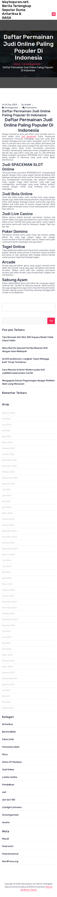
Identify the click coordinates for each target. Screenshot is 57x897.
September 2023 (10, 619)
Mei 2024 (6, 572)
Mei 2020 (6, 702)
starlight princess (12, 807)
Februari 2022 (8, 672)
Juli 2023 (6, 631)
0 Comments (31, 108)
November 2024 (9, 537)
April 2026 (6, 436)
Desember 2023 (9, 602)
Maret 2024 (7, 584)
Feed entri (7, 846)
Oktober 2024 (8, 543)
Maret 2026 (7, 442)
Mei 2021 (6, 696)
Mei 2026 (6, 430)
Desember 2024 (9, 531)
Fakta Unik (8, 739)
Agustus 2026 (8, 413)
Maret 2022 (7, 667)
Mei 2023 (6, 643)
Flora (5, 754)
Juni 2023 (6, 637)
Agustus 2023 (8, 625)
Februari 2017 (8, 708)
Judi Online (8, 769)
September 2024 (10, 549)
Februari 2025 (8, 519)
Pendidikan (8, 784)
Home (16, 64)
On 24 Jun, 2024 (9, 104)
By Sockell (26, 104)
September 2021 (9, 678)
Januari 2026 (8, 454)
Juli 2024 (6, 560)
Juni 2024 (6, 566)
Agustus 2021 (8, 684)
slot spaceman (29, 136)
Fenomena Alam (11, 747)
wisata (6, 822)
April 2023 (6, 649)
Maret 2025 (7, 513)
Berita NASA (9, 732)
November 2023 (9, 608)
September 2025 (10, 478)
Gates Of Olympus (12, 762)
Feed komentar (10, 854)
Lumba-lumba (9, 777)
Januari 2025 (8, 525)
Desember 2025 (9, 460)
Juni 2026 (6, 425)
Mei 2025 (6, 501)
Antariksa (7, 724)
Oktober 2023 (8, 613)
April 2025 (6, 507)
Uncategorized (31, 64)
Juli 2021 (6, 690)
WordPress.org (10, 861)
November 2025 (9, 466)
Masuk (5, 838)
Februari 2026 (8, 448)
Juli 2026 (6, 419)
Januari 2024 (8, 596)
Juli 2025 (6, 490)
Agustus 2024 (8, 554)
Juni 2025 (6, 495)
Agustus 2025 (8, 484)
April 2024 (6, 578)
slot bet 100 (8, 799)
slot (4, 792)
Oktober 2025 (8, 472)
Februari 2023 (8, 661)
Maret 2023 (7, 655)
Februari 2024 (8, 590)
